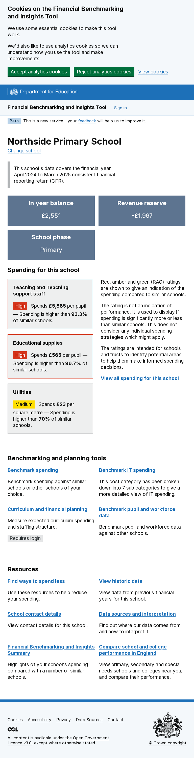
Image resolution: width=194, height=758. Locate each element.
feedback (87, 120)
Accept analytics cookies (39, 72)
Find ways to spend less (36, 581)
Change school (24, 151)
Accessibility (39, 719)
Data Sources (89, 719)
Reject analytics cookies (104, 72)
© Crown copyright (167, 742)
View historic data (120, 581)
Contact (116, 719)
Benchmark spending (33, 470)
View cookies (153, 71)
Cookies (15, 719)
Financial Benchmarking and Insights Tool (57, 107)
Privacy (63, 719)
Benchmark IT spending (127, 470)
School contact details (34, 614)
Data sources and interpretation (137, 614)
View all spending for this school (140, 378)
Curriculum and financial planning (47, 509)
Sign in (120, 107)
